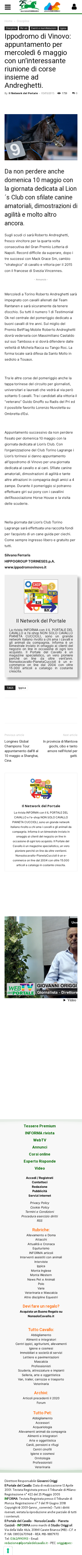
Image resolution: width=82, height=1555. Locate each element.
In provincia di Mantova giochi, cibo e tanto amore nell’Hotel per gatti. (60, 748)
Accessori (42, 1422)
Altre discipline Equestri (41, 1297)
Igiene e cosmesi (41, 1348)
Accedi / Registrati (39, 1178)
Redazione (39, 1186)
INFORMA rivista (39, 1133)
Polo (41, 1284)
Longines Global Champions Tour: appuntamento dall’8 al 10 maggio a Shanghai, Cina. (21, 751)
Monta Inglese (41, 1270)
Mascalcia (41, 1361)
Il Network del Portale (23, 93)
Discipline (23, 21)
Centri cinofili (42, 1449)
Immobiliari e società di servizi (41, 1352)
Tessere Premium (40, 1126)
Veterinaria (41, 1384)
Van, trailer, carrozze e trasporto (41, 1379)
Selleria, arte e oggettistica (41, 1375)
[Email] (51, 103)
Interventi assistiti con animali (41, 1257)
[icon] (74, 8)
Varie (41, 1288)
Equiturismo (41, 1248)
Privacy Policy (39, 1203)
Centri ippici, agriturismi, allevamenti (41, 1344)
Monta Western (41, 1275)
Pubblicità (39, 1191)
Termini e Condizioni (39, 1211)
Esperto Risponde (40, 1161)
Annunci (39, 1147)
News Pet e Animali (41, 1279)
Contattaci (40, 1182)
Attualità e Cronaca (41, 1244)
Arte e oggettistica (42, 1440)
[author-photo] (41, 799)
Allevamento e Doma (41, 1235)
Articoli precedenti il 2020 (41, 1398)
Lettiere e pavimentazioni (41, 1357)
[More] (72, 103)
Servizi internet (39, 1195)
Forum (41, 1402)
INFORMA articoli (41, 1253)
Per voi (23, 28)
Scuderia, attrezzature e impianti (41, 1370)
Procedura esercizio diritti (39, 1216)
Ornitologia (42, 1458)
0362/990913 (19, 1538)
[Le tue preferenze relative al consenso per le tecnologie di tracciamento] (8, 1550)
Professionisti (41, 1366)
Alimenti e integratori (41, 1339)
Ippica (63, 28)
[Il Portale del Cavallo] (30, 6)
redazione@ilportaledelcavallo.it (26, 1543)
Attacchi (41, 1239)
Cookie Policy (39, 1207)
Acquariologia (42, 1427)
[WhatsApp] (40, 103)
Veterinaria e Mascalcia (41, 1292)
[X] (19, 103)
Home (9, 21)
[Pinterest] (30, 103)
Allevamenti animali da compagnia (42, 1431)
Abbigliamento (41, 1335)
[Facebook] (9, 103)
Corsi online (39, 1154)
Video (40, 1168)
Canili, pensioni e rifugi (42, 1445)
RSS (39, 1220)
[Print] (61, 103)
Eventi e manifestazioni (43, 28)
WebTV (39, 1140)
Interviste (41, 1262)
